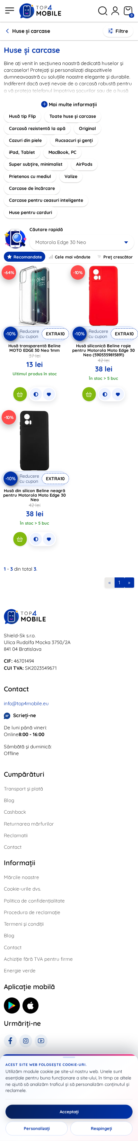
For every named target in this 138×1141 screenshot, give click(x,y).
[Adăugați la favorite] (49, 394)
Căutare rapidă (46, 229)
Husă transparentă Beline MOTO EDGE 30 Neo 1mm (34, 348)
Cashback (15, 812)
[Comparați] (36, 394)
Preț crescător (118, 256)
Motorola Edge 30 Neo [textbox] (60, 242)
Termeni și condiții (24, 924)
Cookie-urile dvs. (22, 889)
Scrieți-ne (24, 715)
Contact (13, 847)
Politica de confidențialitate (34, 901)
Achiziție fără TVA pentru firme (38, 959)
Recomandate (27, 256)
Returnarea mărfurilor (29, 824)
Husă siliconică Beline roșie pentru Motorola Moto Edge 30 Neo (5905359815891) (103, 350)
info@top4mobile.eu (26, 703)
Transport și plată (23, 789)
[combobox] (82, 242)
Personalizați (37, 1128)
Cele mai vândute (73, 256)
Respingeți (101, 1128)
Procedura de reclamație (32, 912)
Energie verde (20, 971)
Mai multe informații (72, 104)
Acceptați (69, 1111)
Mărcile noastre (21, 877)
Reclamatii (16, 835)
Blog (9, 800)
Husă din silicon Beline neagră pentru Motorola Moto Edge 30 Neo (34, 495)
